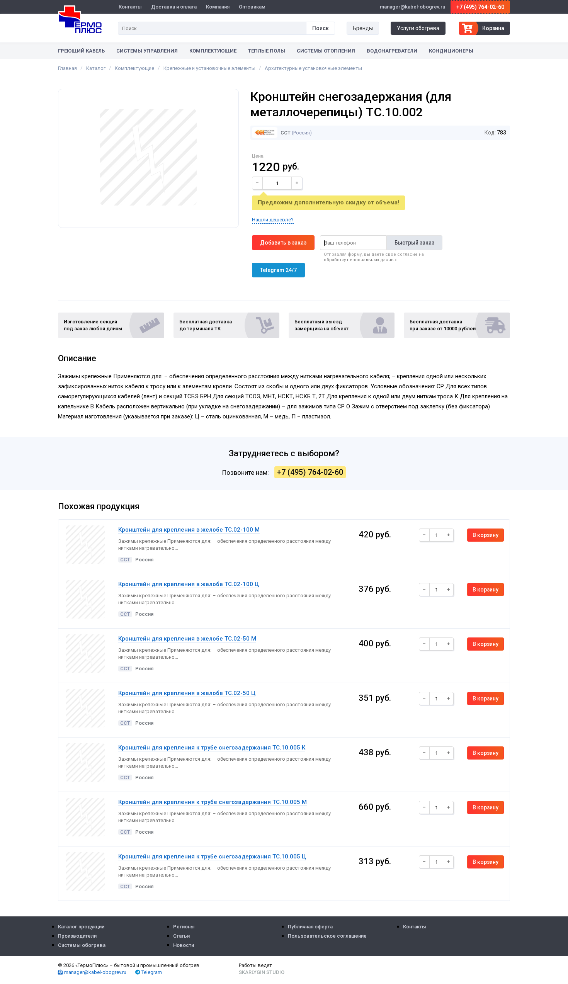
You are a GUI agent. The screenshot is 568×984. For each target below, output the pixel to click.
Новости (183, 945)
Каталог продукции (81, 927)
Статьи (181, 936)
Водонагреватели (392, 51)
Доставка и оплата (174, 7)
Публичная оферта (310, 927)
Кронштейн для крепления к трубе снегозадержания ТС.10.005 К (211, 747)
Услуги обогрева (418, 28)
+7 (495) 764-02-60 (480, 7)
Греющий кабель (81, 51)
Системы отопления (326, 51)
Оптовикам (252, 7)
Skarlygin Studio (261, 972)
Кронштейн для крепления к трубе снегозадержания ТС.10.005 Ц (212, 856)
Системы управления (147, 51)
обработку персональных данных (360, 259)
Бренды (363, 28)
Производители (77, 936)
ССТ (285, 133)
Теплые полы (266, 51)
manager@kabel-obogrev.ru (94, 972)
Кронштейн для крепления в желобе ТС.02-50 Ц (186, 693)
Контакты (130, 7)
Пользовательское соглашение (327, 936)
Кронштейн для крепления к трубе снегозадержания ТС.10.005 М (212, 802)
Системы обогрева (81, 945)
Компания (218, 7)
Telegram (151, 972)
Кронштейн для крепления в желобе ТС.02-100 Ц (188, 584)
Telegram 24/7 (278, 270)
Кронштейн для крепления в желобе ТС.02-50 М (187, 638)
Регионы (184, 927)
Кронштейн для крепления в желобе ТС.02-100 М (189, 529)
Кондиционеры (451, 51)
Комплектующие (212, 51)
